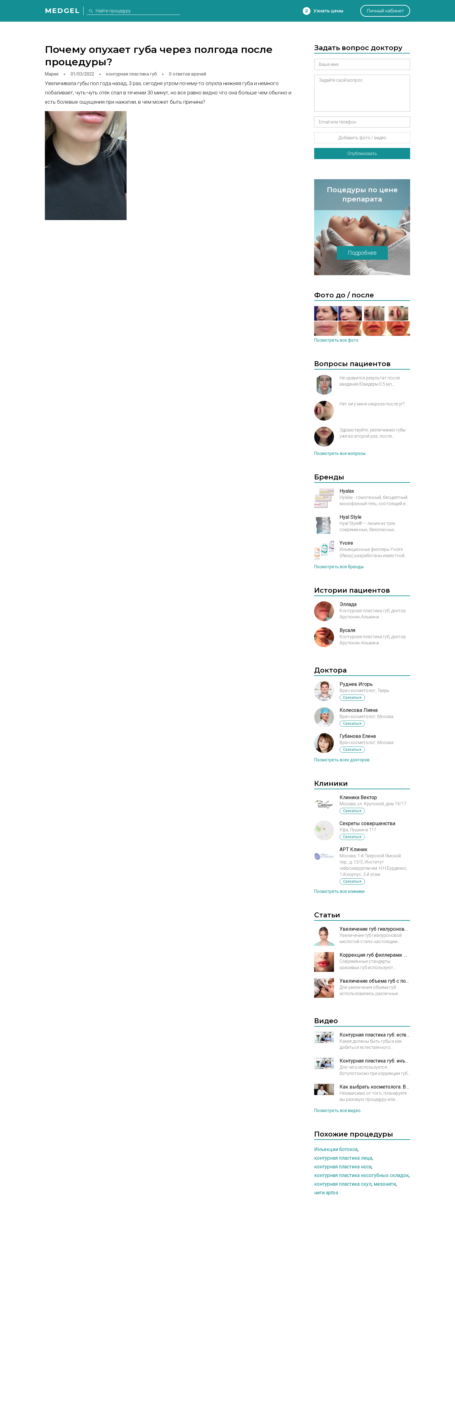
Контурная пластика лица (343, 1158)
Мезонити (385, 1184)
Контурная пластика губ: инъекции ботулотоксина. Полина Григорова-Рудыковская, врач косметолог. (375, 1061)
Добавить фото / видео (362, 137)
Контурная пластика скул (342, 1184)
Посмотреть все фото (336, 340)
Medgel (62, 10)
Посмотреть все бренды (339, 566)
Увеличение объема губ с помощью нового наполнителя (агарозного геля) (375, 981)
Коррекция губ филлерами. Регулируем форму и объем (375, 955)
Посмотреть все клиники (339, 891)
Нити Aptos (326, 1193)
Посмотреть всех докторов (342, 759)
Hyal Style (351, 517)
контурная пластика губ (131, 74)
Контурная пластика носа (342, 1167)
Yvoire (346, 543)
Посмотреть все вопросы (340, 453)
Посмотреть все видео (337, 1110)
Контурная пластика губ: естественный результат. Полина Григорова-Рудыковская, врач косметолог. (375, 1035)
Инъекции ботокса (336, 1149)
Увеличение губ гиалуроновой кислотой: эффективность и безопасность (375, 929)
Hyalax (347, 491)
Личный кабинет (385, 11)
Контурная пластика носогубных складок (361, 1175)
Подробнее (362, 252)
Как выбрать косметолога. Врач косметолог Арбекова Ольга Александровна (375, 1087)
